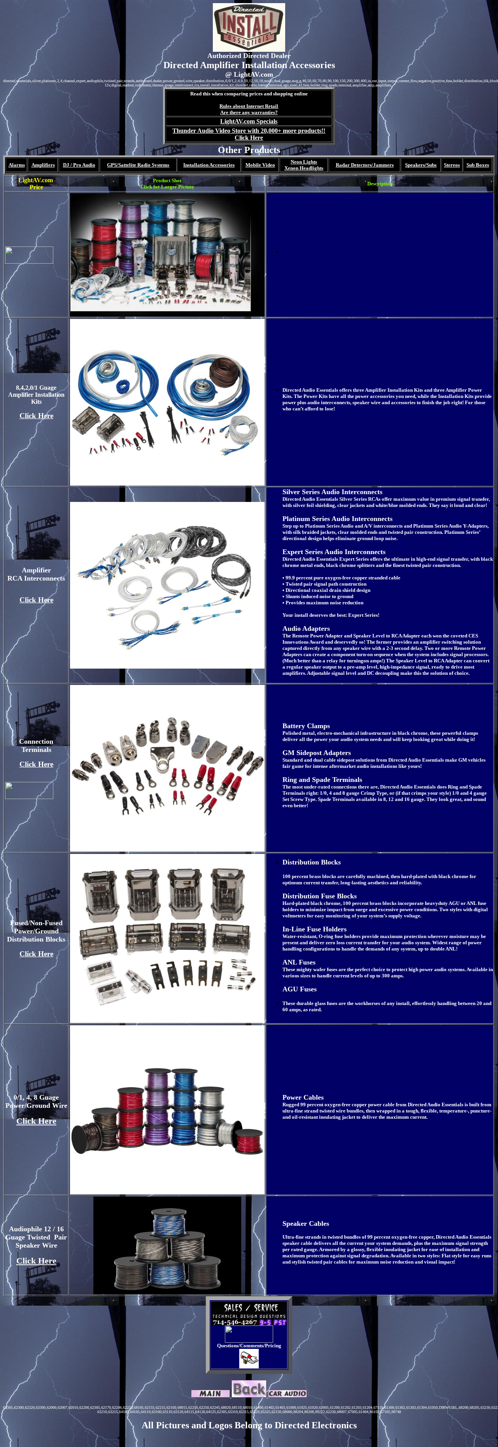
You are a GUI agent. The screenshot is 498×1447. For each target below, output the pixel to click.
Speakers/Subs (421, 165)
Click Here (36, 416)
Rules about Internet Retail (248, 106)
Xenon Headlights (303, 168)
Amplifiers (43, 165)
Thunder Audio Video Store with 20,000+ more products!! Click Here (248, 134)
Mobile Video (260, 165)
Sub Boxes (477, 165)
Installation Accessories (209, 165)
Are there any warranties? (249, 112)
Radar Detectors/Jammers (365, 165)
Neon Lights (304, 162)
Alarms (17, 165)
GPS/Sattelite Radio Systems (138, 165)
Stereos (452, 165)
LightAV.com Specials (248, 121)
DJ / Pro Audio (79, 165)
